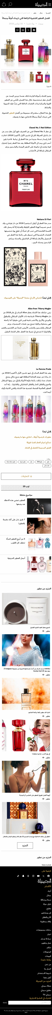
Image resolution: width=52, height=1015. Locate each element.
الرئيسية (48, 13)
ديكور (49, 947)
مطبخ (49, 908)
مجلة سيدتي (46, 986)
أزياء (49, 891)
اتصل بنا (47, 969)
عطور (34, 13)
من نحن (48, 964)
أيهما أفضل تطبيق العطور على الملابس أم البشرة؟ (34, 795)
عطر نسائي (46, 466)
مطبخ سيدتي (46, 990)
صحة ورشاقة (46, 900)
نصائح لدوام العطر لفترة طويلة (39, 442)
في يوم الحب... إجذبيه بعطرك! (41, 753)
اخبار (49, 934)
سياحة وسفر (46, 938)
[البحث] (10, 4)
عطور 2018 (39, 462)
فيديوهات (47, 951)
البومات (48, 956)
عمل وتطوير (46, 943)
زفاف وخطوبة (45, 921)
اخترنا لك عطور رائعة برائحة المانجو (39, 712)
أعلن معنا (47, 977)
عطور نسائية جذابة (11, 462)
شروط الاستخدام (44, 973)
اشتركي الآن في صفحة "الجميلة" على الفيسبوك (23, 298)
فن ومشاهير (46, 913)
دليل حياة (47, 904)
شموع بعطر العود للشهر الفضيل (40, 627)
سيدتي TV (47, 994)
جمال (41, 13)
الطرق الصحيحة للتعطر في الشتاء (38, 447)
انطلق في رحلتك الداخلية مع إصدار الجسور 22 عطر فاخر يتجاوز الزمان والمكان (26, 836)
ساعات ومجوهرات (43, 930)
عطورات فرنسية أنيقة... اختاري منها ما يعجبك (32, 437)
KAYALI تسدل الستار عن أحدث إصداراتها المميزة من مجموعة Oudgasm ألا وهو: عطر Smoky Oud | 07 (27, 669)
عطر (31, 462)
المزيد (25, 845)
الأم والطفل (46, 917)
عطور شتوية (23, 462)
